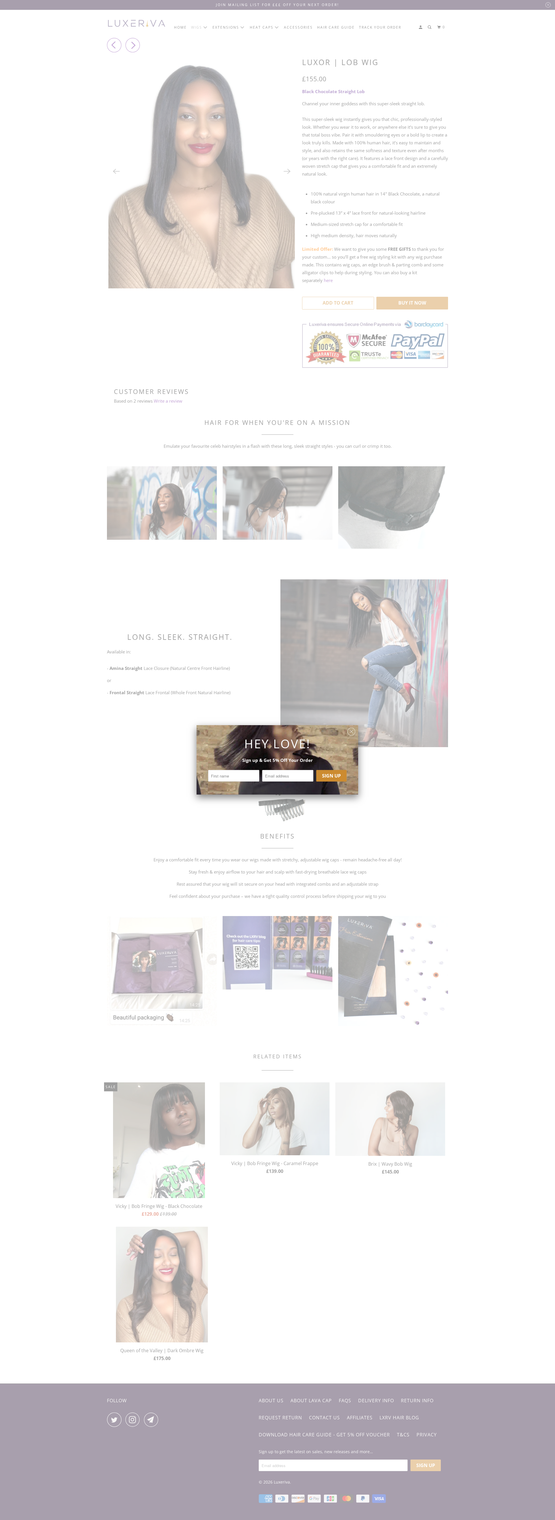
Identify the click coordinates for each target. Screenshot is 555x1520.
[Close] (351, 730)
